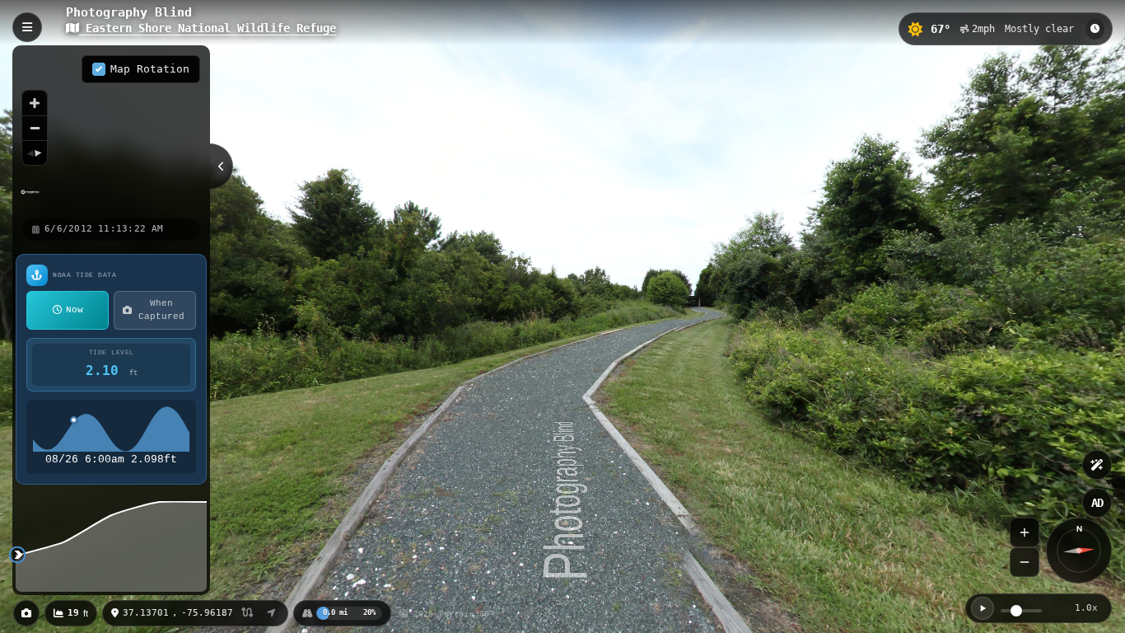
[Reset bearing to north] (34, 152)
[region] (111, 131)
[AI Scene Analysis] (1097, 465)
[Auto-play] (982, 608)
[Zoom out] (34, 127)
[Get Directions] (271, 613)
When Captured (161, 310)
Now (74, 310)
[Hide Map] (221, 166)
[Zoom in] (34, 103)
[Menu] (27, 27)
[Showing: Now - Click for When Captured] (1094, 29)
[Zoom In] (1024, 532)
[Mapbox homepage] (30, 199)
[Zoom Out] (1024, 562)
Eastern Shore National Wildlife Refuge (207, 28)
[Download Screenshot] (26, 613)
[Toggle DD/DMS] (247, 614)
